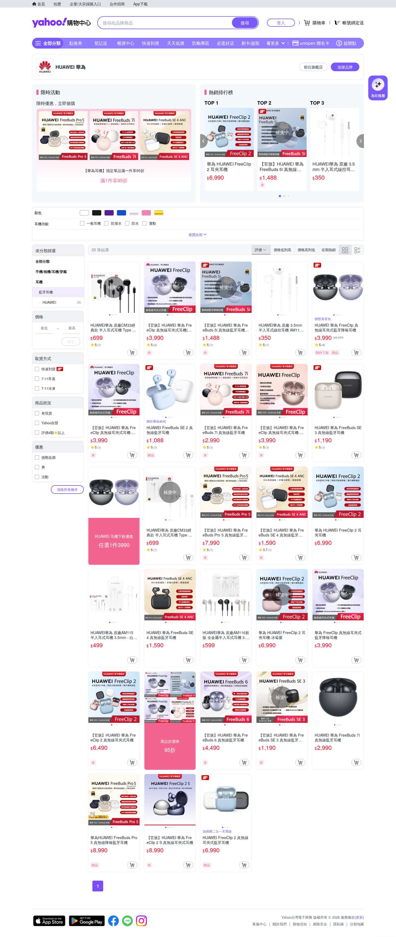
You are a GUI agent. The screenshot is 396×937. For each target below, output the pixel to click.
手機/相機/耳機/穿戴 (51, 271)
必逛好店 (225, 43)
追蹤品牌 (345, 67)
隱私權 (338, 923)
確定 (70, 341)
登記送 (100, 43)
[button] (204, 141)
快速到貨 (150, 43)
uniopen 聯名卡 (314, 43)
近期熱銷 (329, 249)
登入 (281, 22)
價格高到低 (306, 249)
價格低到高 (282, 249)
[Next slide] (136, 287)
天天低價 (175, 43)
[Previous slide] (91, 287)
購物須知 (300, 923)
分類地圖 (357, 923)
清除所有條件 (67, 489)
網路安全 (320, 923)
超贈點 (349, 43)
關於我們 (280, 923)
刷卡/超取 (250, 43)
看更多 (272, 43)
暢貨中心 (125, 43)
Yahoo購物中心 (61, 22)
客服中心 (259, 923)
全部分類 (43, 261)
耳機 (39, 281)
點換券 (75, 43)
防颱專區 (200, 43)
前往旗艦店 (313, 67)
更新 (359, 917)
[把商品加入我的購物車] (132, 352)
